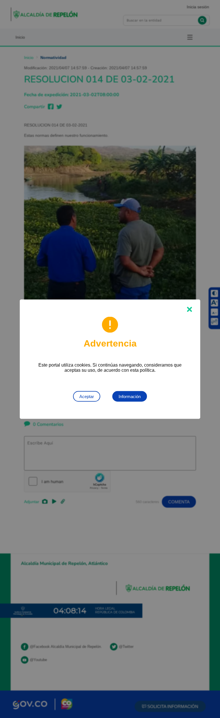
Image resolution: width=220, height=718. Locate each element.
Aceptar (86, 396)
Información (130, 396)
